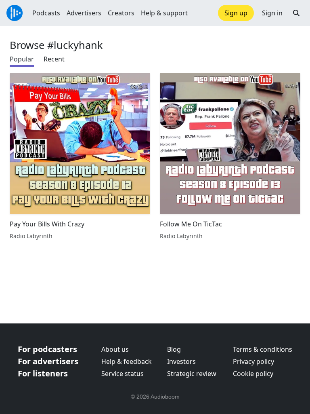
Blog (174, 349)
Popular (22, 59)
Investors (181, 361)
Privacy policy (253, 361)
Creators (121, 12)
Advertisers (84, 12)
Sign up (235, 12)
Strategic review (191, 373)
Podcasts (46, 12)
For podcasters (47, 349)
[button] (296, 13)
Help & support (164, 12)
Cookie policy (253, 373)
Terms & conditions (262, 349)
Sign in (272, 12)
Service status (122, 373)
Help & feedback (126, 361)
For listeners (43, 373)
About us (115, 349)
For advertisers (48, 361)
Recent (54, 59)
